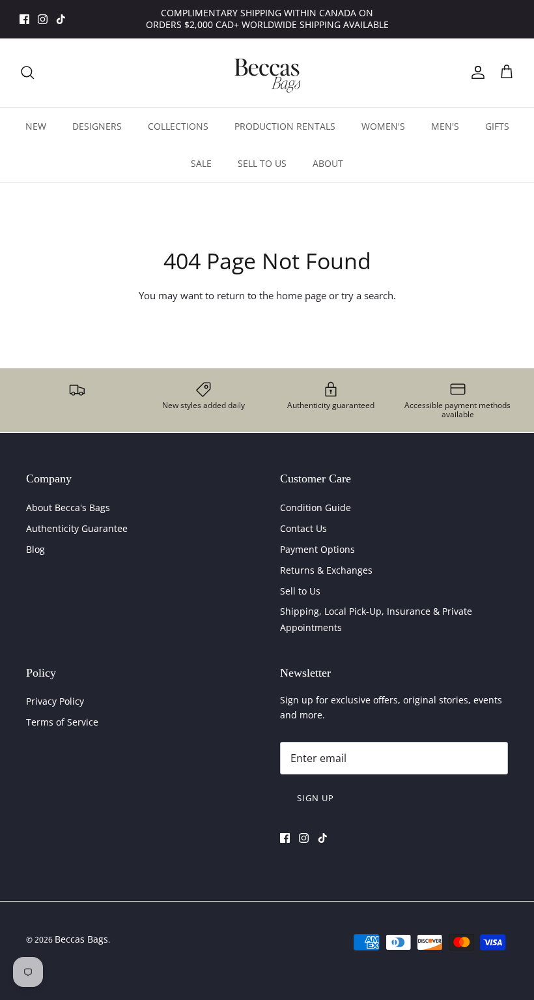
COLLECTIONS (178, 126)
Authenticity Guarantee (77, 528)
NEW (35, 126)
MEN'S (445, 126)
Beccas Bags (81, 939)
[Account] (475, 72)
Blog (35, 549)
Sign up (315, 798)
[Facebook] (24, 19)
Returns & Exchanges (326, 570)
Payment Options (317, 549)
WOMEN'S (383, 126)
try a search (367, 295)
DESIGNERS (97, 126)
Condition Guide (315, 507)
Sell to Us (300, 591)
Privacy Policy (55, 701)
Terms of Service (62, 722)
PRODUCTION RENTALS (284, 126)
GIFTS (497, 126)
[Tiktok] (61, 19)
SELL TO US (262, 163)
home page (301, 295)
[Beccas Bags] (267, 72)
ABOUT (328, 163)
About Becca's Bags (68, 507)
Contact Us (303, 528)
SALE (201, 163)
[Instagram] (43, 19)
